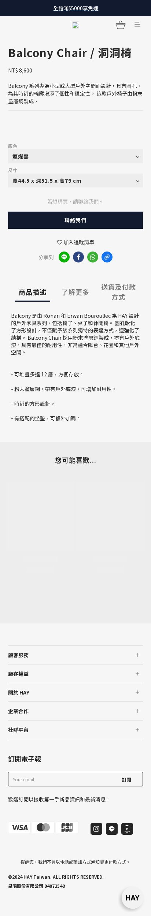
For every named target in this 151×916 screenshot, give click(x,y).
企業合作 (18, 711)
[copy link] (107, 257)
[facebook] (78, 257)
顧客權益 (18, 673)
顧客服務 (18, 655)
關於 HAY (18, 692)
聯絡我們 (75, 220)
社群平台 (18, 729)
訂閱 (126, 779)
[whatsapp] (92, 257)
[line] (64, 257)
